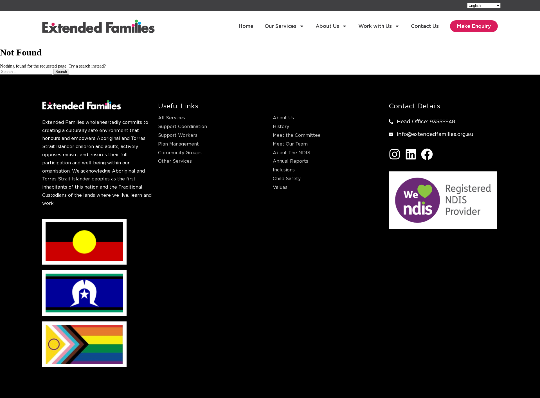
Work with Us (375, 26)
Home (245, 26)
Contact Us (425, 26)
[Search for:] (26, 71)
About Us (327, 26)
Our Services (280, 26)
